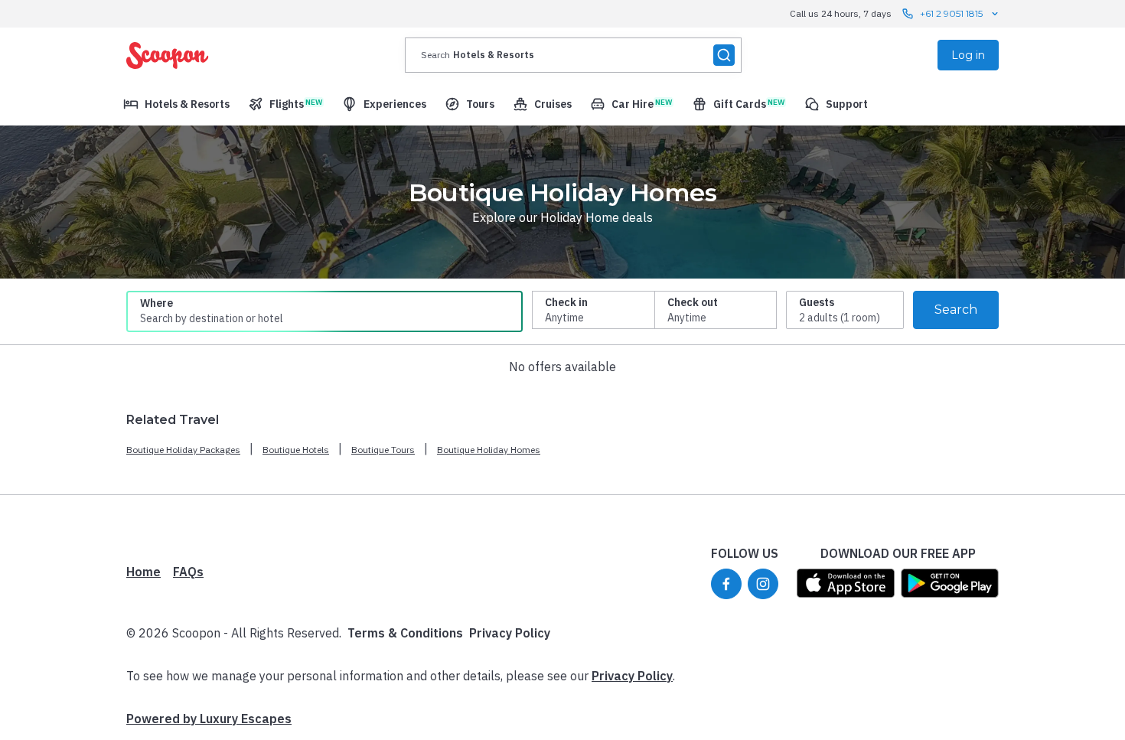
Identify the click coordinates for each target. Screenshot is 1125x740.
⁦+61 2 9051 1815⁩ (951, 13)
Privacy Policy (509, 633)
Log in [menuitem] (968, 55)
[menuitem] (176, 104)
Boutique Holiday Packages (183, 449)
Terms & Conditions (405, 633)
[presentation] (573, 55)
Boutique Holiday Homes (488, 449)
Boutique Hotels (295, 449)
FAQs (188, 571)
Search (955, 309)
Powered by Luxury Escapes (209, 718)
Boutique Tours (383, 449)
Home (143, 571)
